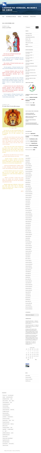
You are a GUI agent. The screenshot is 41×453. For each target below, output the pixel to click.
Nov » (36, 359)
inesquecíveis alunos (6, 422)
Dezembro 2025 (28, 169)
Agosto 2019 (28, 292)
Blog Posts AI (33, 133)
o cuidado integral (10, 429)
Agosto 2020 (28, 269)
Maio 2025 (27, 182)
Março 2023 (28, 230)
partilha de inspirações (6, 432)
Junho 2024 (27, 202)
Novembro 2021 (28, 247)
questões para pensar (6, 434)
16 (30, 354)
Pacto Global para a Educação (11, 16)
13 (37, 352)
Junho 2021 (27, 256)
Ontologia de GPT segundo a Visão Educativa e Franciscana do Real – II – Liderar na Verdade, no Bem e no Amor (32, 330)
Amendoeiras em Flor (29, 52)
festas (10, 420)
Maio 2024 (27, 204)
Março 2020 (28, 279)
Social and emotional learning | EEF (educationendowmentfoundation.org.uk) (32, 124)
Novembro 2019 (28, 286)
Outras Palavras (28, 40)
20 (37, 354)
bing (9, 400)
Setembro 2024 (28, 197)
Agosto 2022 (28, 236)
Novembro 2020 (28, 264)
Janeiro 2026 (28, 167)
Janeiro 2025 (28, 189)
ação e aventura (5, 400)
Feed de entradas (28, 377)
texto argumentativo (6, 441)
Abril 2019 (27, 299)
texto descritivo (5, 443)
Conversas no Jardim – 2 (29, 57)
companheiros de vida (6, 404)
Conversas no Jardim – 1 (29, 60)
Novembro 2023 (28, 215)
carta (11, 402)
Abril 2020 (27, 277)
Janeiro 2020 (28, 282)
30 (30, 357)
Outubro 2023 (28, 217)
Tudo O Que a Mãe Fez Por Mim (31, 78)
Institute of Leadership (33, 97)
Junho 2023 (27, 225)
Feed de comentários (29, 379)
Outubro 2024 (28, 195)
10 (32, 352)
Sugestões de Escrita (29, 46)
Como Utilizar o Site (29, 35)
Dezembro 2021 (28, 245)
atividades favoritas (6, 398)
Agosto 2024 (28, 199)
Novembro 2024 (28, 193)
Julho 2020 (27, 271)
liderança (12, 423)
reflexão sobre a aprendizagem (8, 438)
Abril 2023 (27, 228)
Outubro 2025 (28, 173)
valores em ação (5, 445)
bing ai (13, 400)
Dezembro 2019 (28, 284)
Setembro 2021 (28, 251)
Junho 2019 (27, 295)
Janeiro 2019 (28, 305)
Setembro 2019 (28, 290)
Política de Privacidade (29, 42)
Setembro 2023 (28, 219)
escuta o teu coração (6, 418)
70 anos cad (5, 395)
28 (26, 357)
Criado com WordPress (16, 450)
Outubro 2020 (28, 266)
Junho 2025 (27, 180)
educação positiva (5, 413)
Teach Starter (32, 104)
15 (28, 354)
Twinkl (34, 149)
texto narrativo (11, 443)
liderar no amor (5, 425)
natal (11, 427)
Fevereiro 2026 (28, 165)
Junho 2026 (27, 158)
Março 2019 (28, 301)
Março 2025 (28, 186)
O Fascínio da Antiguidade (30, 63)
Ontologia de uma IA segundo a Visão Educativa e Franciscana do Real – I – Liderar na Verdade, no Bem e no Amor (32, 336)
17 (32, 354)
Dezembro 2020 (28, 262)
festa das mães (5, 420)
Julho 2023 (27, 223)
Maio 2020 (27, 275)
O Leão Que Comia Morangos (11, 106)
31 (32, 357)
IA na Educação (25, 16)
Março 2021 (27, 258)
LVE (33, 102)
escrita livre (4, 416)
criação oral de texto (6, 409)
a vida (11, 398)
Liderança (19, 16)
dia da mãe (12, 409)
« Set (28, 359)
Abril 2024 (27, 206)
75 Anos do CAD (33, 16)
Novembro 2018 (28, 308)
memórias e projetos (6, 427)
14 (26, 354)
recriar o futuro (5, 436)
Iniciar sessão (28, 375)
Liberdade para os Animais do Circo (31, 75)
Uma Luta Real (6, 27)
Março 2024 (28, 208)
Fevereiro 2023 (28, 232)
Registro (27, 44)
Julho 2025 (27, 178)
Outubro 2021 (28, 249)
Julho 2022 (27, 238)
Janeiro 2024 (28, 212)
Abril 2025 (27, 184)
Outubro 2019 (28, 288)
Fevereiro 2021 (28, 260)
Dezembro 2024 (28, 191)
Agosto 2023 (28, 221)
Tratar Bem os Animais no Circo (31, 72)
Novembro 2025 (28, 171)
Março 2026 (28, 163)
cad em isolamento (6, 402)
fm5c (13, 420)
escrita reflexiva (10, 416)
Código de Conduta (29, 33)
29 (28, 357)
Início (3, 16)
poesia (12, 432)
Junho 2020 (27, 273)
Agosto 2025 (28, 176)
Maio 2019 (27, 297)
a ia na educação (10, 395)
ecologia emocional (6, 411)
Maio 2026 (27, 160)
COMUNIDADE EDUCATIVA (30, 37)
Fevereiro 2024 (28, 210)
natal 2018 (4, 429)
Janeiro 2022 (28, 243)
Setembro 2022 (28, 234)
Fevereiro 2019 (28, 303)
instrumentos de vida (6, 423)
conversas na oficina (6, 407)
